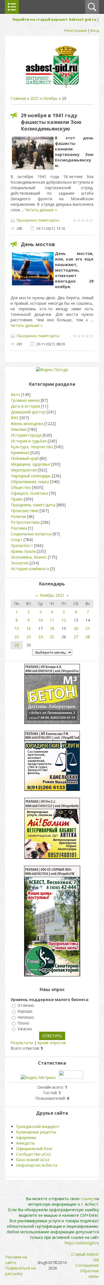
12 (64, 620)
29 (16, 645)
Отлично (25, 1005)
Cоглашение (87, 1265)
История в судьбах (29, 441)
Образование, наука (30, 481)
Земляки (19, 429)
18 (52, 628)
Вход (94, 30)
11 (52, 620)
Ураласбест (22, 545)
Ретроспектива (25, 522)
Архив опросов (51, 1042)
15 (16, 628)
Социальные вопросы (31, 533)
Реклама (19, 528)
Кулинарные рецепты (36, 1132)
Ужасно (24, 1028)
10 (40, 620)
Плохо (23, 1023)
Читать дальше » (41, 209)
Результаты (22, 1042)
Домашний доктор (28, 412)
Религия (18, 516)
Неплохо (25, 1017)
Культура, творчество (32, 446)
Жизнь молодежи (27, 423)
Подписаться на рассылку (20, 1270)
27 (76, 636)
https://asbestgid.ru (82, 1242)
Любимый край (25, 458)
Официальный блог (34, 1148)
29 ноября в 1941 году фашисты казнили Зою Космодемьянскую (51, 122)
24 (40, 636)
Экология (20, 562)
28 (87, 636)
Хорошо (24, 1011)
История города (26, 435)
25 (52, 636)
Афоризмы (26, 1137)
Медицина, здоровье (30, 464)
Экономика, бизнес (29, 557)
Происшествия (25, 510)
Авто (15, 394)
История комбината (30, 568)
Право (17, 499)
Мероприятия (24, 470)
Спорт (16, 539)
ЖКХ (15, 417)
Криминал (20, 452)
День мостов (38, 244)
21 (87, 628)
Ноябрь (50, 98)
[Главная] (52, 87)
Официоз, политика (29, 493)
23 (28, 636)
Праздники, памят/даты (38, 220)
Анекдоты (25, 1143)
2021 (34, 98)
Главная (18, 98)
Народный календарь (31, 475)
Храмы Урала (23, 551)
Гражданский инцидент (38, 1126)
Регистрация (75, 30)
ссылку (87, 1198)
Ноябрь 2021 (52, 595)
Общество (21, 487)
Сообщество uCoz (33, 1154)
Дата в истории (25, 406)
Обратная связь (89, 1273)
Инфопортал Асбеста (36, 1165)
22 (16, 636)
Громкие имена (25, 400)
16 (28, 628)
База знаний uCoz (32, 1159)
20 (76, 628)
